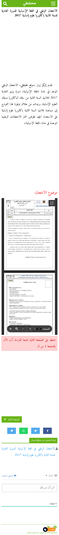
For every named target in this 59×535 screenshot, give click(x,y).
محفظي (29, 3)
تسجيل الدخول (8, 476)
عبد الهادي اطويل (33, 532)
